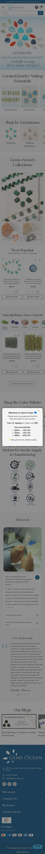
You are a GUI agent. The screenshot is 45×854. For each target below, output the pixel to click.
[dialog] (22, 427)
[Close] (39, 411)
